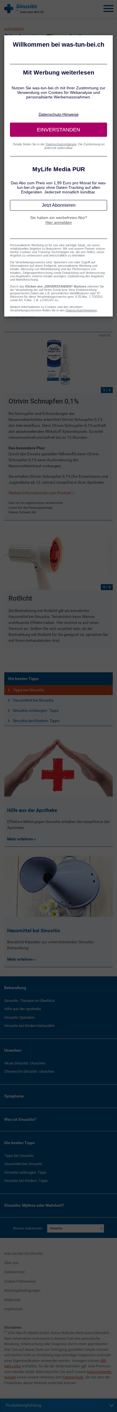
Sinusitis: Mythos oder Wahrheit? (34, 1205)
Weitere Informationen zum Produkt (40, 493)
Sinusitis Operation (19, 1017)
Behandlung (15, 987)
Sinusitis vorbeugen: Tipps (35, 710)
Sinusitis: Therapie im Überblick (29, 1000)
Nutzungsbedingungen (22, 1290)
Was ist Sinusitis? (20, 1119)
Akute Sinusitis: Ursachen (24, 1063)
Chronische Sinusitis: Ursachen (29, 1071)
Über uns (11, 1263)
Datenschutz (14, 1272)
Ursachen (12, 1050)
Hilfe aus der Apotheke (22, 1009)
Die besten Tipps (23, 678)
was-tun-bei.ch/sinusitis (23, 1253)
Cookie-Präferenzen (20, 1281)
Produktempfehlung (23, 1405)
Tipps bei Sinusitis (28, 690)
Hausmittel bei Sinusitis (33, 700)
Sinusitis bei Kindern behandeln (29, 1026)
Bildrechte (12, 1300)
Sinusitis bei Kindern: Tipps (36, 720)
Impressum (13, 1309)
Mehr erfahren (20, 839)
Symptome (14, 1096)
